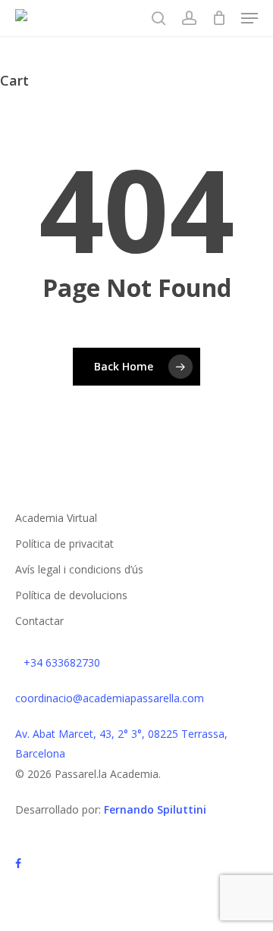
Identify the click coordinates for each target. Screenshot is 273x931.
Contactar (39, 621)
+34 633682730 (62, 662)
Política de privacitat (64, 543)
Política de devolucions (71, 595)
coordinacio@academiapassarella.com (109, 698)
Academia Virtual (56, 518)
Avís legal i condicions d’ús (79, 569)
